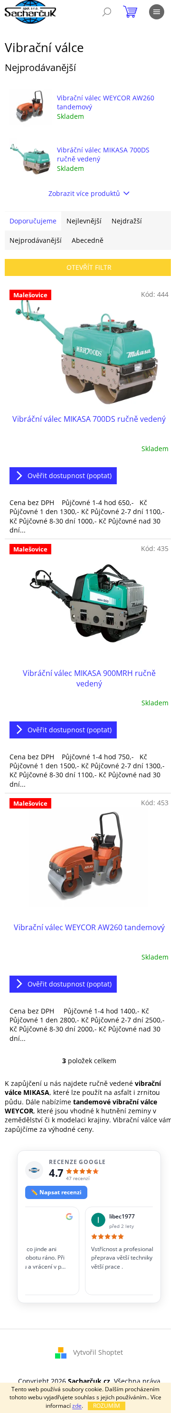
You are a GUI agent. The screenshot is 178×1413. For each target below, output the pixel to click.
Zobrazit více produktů (84, 193)
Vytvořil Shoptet (98, 1352)
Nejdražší (127, 220)
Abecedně (87, 240)
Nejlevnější (84, 220)
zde (77, 1406)
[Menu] (156, 11)
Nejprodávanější (35, 240)
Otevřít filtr (89, 267)
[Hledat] (106, 11)
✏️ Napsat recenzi (56, 1192)
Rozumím (106, 1406)
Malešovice (30, 295)
